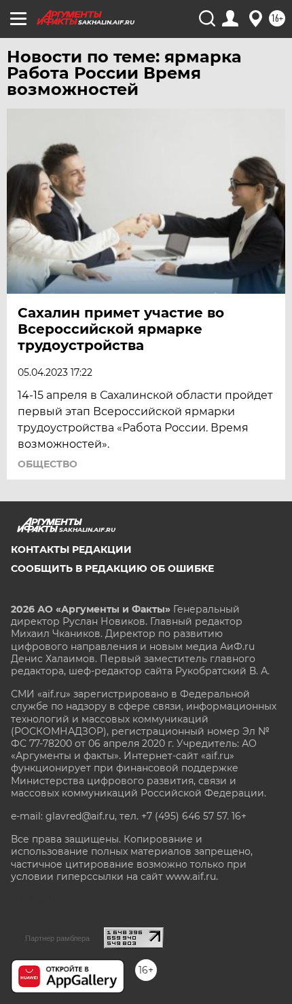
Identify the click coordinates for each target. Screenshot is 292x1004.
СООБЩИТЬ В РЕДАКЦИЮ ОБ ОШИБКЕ (112, 568)
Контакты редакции (71, 549)
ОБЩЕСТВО (47, 464)
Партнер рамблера (57, 938)
